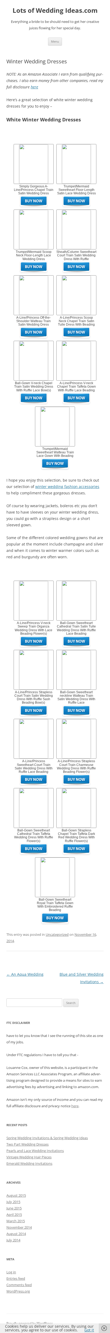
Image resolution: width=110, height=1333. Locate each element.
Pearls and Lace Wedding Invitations (35, 1150)
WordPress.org (18, 1291)
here (34, 86)
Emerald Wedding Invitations (29, 1163)
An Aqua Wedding (25, 974)
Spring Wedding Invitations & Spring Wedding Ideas (47, 1137)
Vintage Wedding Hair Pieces (29, 1157)
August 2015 (16, 1195)
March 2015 (15, 1221)
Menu (55, 41)
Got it (89, 1329)
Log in (11, 1272)
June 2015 (14, 1208)
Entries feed (15, 1278)
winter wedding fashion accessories (67, 486)
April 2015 (14, 1214)
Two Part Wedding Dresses (27, 1144)
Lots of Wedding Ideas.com (55, 10)
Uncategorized (57, 934)
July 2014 (13, 1240)
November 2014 (19, 1227)
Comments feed (19, 1284)
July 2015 (13, 1201)
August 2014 (16, 1233)
